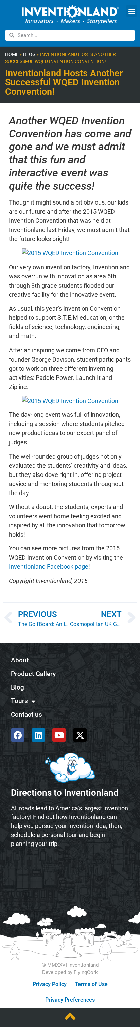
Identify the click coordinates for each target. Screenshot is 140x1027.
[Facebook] (17, 735)
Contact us (26, 714)
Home (12, 54)
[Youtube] (59, 735)
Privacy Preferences (70, 999)
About (20, 660)
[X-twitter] (80, 735)
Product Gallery (33, 674)
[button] (131, 11)
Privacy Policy (50, 984)
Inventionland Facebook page (48, 566)
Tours (19, 701)
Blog (29, 54)
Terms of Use (91, 984)
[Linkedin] (38, 735)
